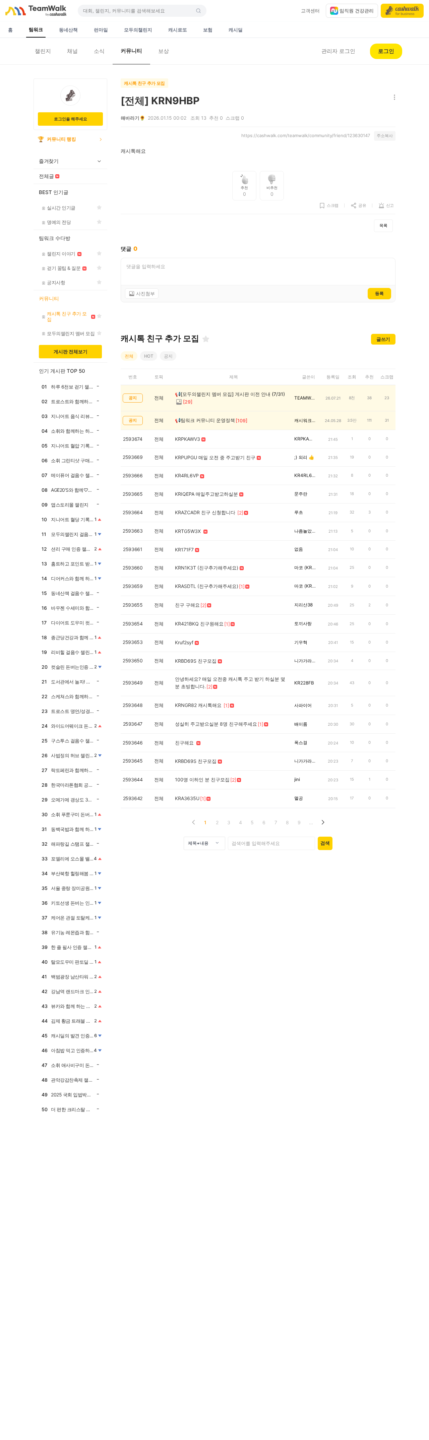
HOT (148, 356)
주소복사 (385, 135)
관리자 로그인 (338, 51)
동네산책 (68, 30)
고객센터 (310, 10)
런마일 (101, 30)
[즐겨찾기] (206, 339)
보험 (207, 30)
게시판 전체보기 (70, 351)
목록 (383, 225)
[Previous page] (193, 822)
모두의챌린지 (138, 30)
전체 (129, 356)
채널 (72, 51)
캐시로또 (177, 30)
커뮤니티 (131, 50)
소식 (99, 51)
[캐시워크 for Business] (402, 11)
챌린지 (43, 51)
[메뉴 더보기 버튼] (392, 97)
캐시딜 (236, 30)
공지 (168, 356)
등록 (379, 293)
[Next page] (322, 822)
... (311, 822)
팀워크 (36, 29)
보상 (163, 51)
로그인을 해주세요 (70, 118)
